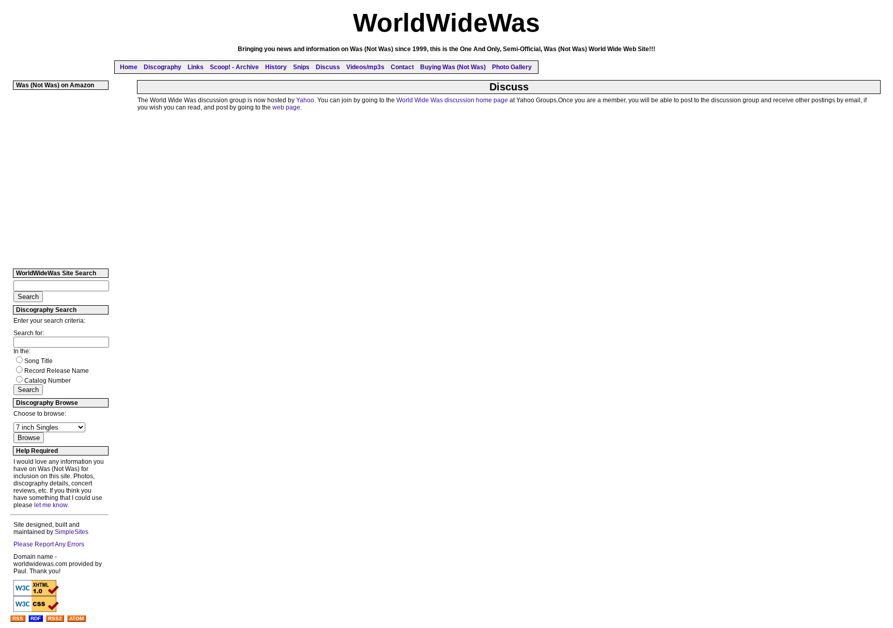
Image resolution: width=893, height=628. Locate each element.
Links (196, 67)
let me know (50, 505)
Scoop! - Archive (234, 67)
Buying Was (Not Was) (453, 67)
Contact (402, 67)
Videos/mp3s (365, 67)
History (276, 67)
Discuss (328, 67)
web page (286, 107)
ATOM (76, 618)
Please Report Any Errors (48, 544)
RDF (35, 618)
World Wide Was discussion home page (452, 100)
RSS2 (55, 618)
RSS (17, 618)
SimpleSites (71, 532)
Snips (301, 67)
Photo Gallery (512, 67)
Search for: (28, 333)
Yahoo (305, 100)
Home (128, 67)
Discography (162, 67)
